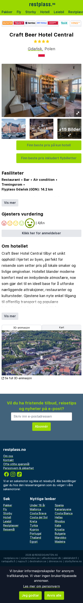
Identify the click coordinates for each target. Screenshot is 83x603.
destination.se (37, 561)
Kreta (33, 521)
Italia (58, 525)
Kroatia (59, 529)
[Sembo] (30, 23)
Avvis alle (54, 595)
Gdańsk (35, 48)
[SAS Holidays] (41, 23)
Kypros (34, 529)
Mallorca (35, 509)
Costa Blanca (64, 513)
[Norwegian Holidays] (52, 23)
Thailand (35, 537)
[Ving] (75, 23)
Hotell (45, 12)
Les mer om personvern (41, 586)
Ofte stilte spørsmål (16, 464)
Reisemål (9, 529)
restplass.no (11, 558)
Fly (19, 12)
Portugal (35, 533)
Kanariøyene (63, 509)
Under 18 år (37, 505)
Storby (30, 12)
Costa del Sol (39, 517)
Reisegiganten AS (46, 555)
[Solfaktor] (7, 23)
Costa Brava (38, 513)
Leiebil (59, 12)
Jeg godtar (30, 595)
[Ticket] (18, 23)
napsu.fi (22, 561)
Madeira (60, 541)
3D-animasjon (21, 327)
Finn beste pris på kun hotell (49, 145)
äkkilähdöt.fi (70, 558)
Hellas (59, 517)
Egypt (34, 541)
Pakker (7, 12)
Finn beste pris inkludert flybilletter (49, 158)
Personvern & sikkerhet (18, 468)
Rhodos (60, 521)
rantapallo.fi (8, 561)
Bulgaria (60, 533)
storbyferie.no (73, 561)
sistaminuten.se (30, 558)
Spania (59, 505)
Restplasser (11, 525)
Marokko (60, 537)
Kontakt (8, 460)
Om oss (8, 456)
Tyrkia (34, 525)
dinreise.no (55, 561)
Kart (61, 327)
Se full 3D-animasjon (18, 378)
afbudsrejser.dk (51, 558)
